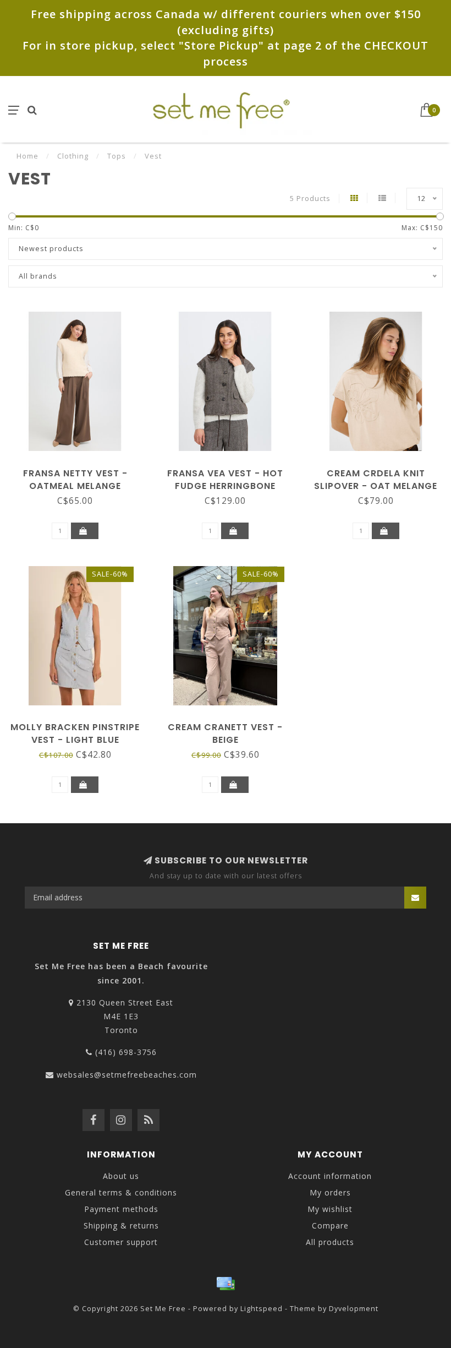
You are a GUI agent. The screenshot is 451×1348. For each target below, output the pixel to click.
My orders (330, 1192)
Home (27, 156)
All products (330, 1242)
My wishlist (330, 1209)
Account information (330, 1176)
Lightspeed (261, 1308)
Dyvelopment (353, 1308)
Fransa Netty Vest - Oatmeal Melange (75, 479)
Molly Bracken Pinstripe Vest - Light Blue (75, 733)
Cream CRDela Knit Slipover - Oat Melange (375, 479)
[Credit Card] (225, 1283)
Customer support (121, 1242)
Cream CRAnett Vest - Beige (225, 733)
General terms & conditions (121, 1192)
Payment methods (121, 1209)
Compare (330, 1225)
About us (121, 1176)
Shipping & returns (121, 1225)
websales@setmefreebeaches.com (127, 1074)
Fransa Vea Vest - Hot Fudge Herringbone (225, 479)
